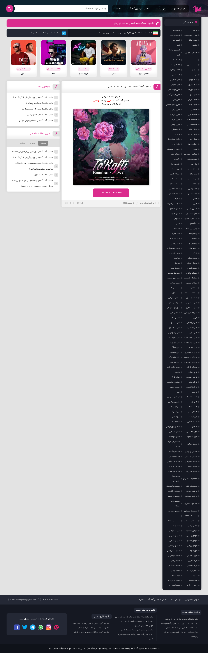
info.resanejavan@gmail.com (24, 599)
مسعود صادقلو (190, 515)
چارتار (195, 183)
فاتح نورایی (192, 372)
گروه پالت (193, 416)
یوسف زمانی (174, 585)
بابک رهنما (192, 144)
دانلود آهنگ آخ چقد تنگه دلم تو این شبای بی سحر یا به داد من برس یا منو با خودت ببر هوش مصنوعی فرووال (134, 621)
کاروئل (194, 402)
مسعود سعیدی (190, 511)
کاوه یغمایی (192, 406)
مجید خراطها (192, 436)
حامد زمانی (192, 188)
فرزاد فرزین (192, 382)
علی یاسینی (192, 347)
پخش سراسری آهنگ (139, 9)
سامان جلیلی (192, 263)
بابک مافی (175, 144)
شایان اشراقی (174, 297)
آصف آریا (176, 40)
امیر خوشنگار (174, 89)
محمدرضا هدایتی (173, 486)
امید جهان (193, 79)
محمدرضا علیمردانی (176, 479)
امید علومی (175, 84)
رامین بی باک (191, 228)
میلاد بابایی (192, 560)
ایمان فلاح (175, 129)
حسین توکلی (191, 208)
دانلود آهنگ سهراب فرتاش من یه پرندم (182, 619)
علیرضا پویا (175, 352)
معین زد (176, 525)
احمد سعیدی (192, 59)
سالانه (22, 143)
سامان (177, 258)
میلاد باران (175, 560)
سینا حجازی (175, 283)
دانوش (177, 218)
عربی (195, 317)
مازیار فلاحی (192, 421)
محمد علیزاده (174, 466)
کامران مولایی (174, 402)
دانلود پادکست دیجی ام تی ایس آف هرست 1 (180, 623)
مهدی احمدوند (191, 530)
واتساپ (40, 627)
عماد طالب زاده (173, 367)
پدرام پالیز (175, 164)
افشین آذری (175, 69)
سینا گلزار (176, 292)
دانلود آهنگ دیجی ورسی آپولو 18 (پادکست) (33, 97)
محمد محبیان (191, 471)
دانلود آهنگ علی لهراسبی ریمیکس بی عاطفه (32, 151)
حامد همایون (174, 193)
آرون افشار (192, 40)
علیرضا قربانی (191, 367)
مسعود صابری (174, 511)
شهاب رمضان (174, 302)
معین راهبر (192, 525)
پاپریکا (177, 159)
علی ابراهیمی (191, 322)
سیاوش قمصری (190, 278)
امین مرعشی (192, 124)
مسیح (177, 515)
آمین (178, 45)
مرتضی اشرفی (191, 491)
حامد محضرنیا (174, 188)
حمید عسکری (191, 213)
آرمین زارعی (175, 35)
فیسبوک (17, 627)
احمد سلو (176, 59)
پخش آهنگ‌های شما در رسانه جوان (45, 32)
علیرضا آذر (175, 347)
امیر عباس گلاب (173, 94)
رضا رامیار (176, 233)
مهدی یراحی (192, 545)
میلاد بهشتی (192, 565)
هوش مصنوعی (178, 9)
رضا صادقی (175, 238)
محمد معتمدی (174, 471)
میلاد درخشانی (173, 565)
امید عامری (192, 84)
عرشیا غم (176, 317)
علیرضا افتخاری (191, 352)
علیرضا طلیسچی (190, 362)
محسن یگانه (174, 451)
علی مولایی (175, 342)
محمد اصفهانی (191, 461)
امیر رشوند (192, 94)
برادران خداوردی (173, 149)
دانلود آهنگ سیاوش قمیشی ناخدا (37, 109)
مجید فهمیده (174, 436)
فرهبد (194, 392)
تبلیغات (119, 9)
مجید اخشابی (191, 431)
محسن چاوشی (191, 451)
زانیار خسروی (174, 253)
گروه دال (176, 416)
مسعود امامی (174, 496)
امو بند (194, 74)
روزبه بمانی (192, 248)
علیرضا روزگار (174, 357)
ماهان (194, 426)
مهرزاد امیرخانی (173, 550)
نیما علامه (176, 575)
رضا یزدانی (175, 243)
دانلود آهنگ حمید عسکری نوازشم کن (36, 120)
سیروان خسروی (173, 278)
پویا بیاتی (193, 174)
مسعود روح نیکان (175, 504)
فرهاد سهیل (174, 387)
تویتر (25, 627)
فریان (177, 392)
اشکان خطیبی (174, 64)
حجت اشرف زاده (173, 203)
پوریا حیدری (175, 168)
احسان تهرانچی (191, 52)
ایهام (177, 134)
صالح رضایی (175, 312)
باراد (195, 149)
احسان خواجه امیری (174, 52)
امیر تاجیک (192, 89)
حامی (195, 198)
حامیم (177, 198)
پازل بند (194, 164)
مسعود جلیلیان (190, 503)
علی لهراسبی (174, 337)
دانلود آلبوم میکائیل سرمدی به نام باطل (91, 632)
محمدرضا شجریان (190, 478)
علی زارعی (193, 332)
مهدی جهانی (174, 530)
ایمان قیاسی (192, 134)
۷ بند (195, 30)
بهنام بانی (175, 154)
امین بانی (176, 109)
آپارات (56, 627)
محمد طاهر (192, 466)
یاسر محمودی (174, 580)
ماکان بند (176, 421)
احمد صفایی (192, 64)
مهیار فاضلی (192, 555)
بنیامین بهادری (190, 154)
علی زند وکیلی (174, 332)
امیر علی (176, 99)
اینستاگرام (48, 627)
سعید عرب (175, 268)
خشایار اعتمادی (190, 218)
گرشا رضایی (192, 411)
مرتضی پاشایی (173, 491)
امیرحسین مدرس (173, 104)
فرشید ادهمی (191, 387)
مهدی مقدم (192, 540)
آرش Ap (176, 30)
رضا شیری (193, 238)
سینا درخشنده (191, 287)
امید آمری (176, 74)
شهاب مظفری (191, 307)
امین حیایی (175, 114)
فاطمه (177, 372)
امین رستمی (192, 119)
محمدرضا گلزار (191, 486)
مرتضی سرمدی (191, 496)
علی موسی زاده (190, 342)
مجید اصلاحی (174, 431)
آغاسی (194, 45)
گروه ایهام (175, 411)
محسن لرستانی (191, 456)
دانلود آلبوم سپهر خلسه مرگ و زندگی (93, 627)
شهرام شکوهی (173, 307)
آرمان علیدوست (190, 35)
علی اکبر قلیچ (174, 327)
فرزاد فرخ (176, 377)
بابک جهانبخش (173, 139)
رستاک (177, 228)
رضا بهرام (193, 233)
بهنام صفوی (192, 159)
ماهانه (32, 143)
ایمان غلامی (192, 129)
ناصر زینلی (175, 570)
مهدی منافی (174, 540)
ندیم (195, 575)
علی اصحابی (192, 327)
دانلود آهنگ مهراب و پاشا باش (39, 103)
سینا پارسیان (191, 283)
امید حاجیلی (175, 79)
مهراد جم (193, 550)
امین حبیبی (192, 114)
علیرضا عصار (175, 362)
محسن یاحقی (174, 456)
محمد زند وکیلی (173, 461)
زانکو (195, 253)
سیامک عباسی (173, 273)
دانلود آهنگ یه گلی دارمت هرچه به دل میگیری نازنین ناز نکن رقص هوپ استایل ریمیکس (181, 632)
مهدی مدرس (174, 535)
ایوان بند (193, 139)
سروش (177, 263)
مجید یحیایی (192, 444)
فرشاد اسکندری (173, 382)
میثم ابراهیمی (174, 555)
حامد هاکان (192, 193)
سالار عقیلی (192, 258)
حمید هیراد (175, 213)
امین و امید (175, 124)
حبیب (195, 203)
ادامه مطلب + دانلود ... (111, 193)
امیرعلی (194, 109)
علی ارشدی (175, 322)
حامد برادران (175, 183)
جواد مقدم (192, 178)
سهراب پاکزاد (191, 273)
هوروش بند (192, 580)
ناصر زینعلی (192, 570)
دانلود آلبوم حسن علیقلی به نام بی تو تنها (91, 623)
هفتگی (43, 143)
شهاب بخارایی (191, 302)
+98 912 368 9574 (50, 599)
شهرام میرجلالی (190, 312)
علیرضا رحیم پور (190, 357)
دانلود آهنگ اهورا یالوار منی (40, 115)
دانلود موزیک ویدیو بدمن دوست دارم (137, 629)
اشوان (194, 69)
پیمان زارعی (175, 174)
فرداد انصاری (191, 377)
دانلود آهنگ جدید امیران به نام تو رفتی (133, 23)
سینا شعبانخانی (190, 292)
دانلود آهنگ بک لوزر (43, 175)
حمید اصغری (174, 208)
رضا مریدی (193, 243)
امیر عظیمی (192, 99)
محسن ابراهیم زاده (174, 444)
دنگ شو (193, 223)
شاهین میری (191, 297)
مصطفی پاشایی (190, 520)
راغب (178, 223)
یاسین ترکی (192, 585)
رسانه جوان (197, 8)
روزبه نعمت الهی (173, 248)
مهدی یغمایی (174, 545)
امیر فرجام (193, 104)
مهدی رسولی (191, 535)
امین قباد (176, 119)
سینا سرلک (175, 287)
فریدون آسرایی (191, 396)
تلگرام (32, 627)
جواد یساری (175, 178)
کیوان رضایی (174, 406)
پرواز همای (192, 168)
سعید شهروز (192, 268)
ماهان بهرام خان (173, 426)
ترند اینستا (160, 9)
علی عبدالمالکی (190, 337)
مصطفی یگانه (174, 520)
